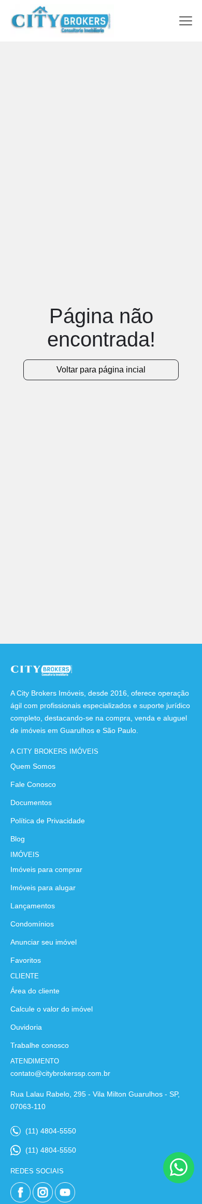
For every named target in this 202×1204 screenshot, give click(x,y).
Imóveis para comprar (46, 869)
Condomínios (32, 924)
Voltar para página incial (101, 369)
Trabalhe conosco (39, 1045)
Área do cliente (35, 991)
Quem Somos (32, 766)
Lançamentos (32, 906)
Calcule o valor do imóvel (51, 1009)
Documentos (31, 802)
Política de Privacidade (47, 820)
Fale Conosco (33, 784)
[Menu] (185, 21)
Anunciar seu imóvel (43, 942)
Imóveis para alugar (43, 887)
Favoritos (25, 960)
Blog (17, 839)
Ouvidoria (26, 1027)
